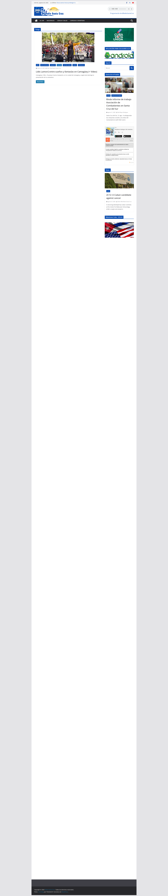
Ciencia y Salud (62, 20)
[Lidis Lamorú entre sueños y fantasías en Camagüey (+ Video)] (68, 47)
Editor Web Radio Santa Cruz (54, 68)
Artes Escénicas (44, 65)
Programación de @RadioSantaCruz (122, 13)
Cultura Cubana (67, 65)
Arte (38, 65)
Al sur (42, 20)
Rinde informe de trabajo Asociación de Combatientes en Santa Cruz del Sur (118, 104)
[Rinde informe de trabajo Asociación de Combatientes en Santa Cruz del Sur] (119, 85)
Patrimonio (81, 65)
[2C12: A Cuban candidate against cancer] (119, 180)
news (108, 191)
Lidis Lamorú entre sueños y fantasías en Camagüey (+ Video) (66, 71)
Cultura (59, 65)
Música (74, 65)
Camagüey (52, 65)
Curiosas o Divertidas (77, 20)
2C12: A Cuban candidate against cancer (118, 196)
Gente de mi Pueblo (116, 95)
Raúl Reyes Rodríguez (123, 112)
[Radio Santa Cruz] (36, 20)
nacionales (50, 20)
